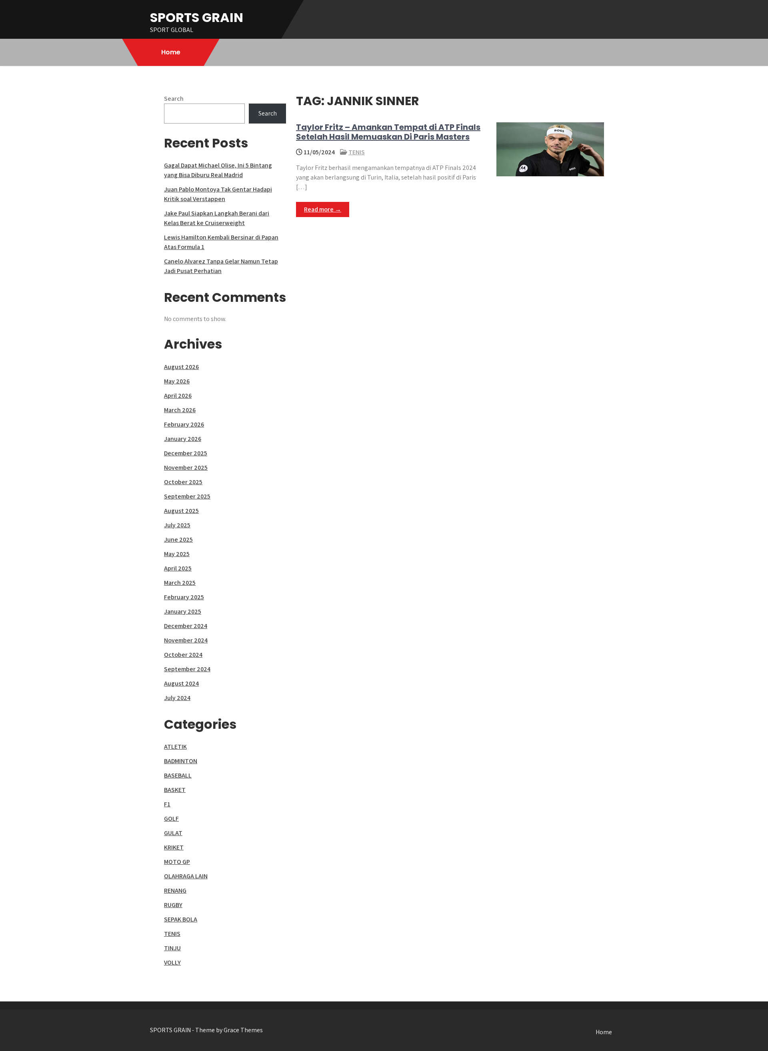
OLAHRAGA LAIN (186, 876)
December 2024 (185, 626)
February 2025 (184, 597)
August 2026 (181, 367)
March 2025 (180, 582)
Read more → (322, 209)
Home (170, 52)
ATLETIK (175, 746)
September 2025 (187, 496)
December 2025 (185, 453)
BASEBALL (178, 775)
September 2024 (187, 669)
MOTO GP (177, 862)
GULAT (173, 833)
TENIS (356, 152)
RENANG (175, 890)
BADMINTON (180, 761)
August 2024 (181, 683)
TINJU (172, 948)
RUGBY (173, 905)
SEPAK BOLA (180, 919)
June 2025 (178, 539)
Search (174, 98)
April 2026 (178, 395)
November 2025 (186, 467)
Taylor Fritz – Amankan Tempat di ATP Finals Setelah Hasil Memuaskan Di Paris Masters (388, 132)
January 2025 (182, 611)
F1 (167, 804)
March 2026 (180, 410)
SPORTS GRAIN (196, 17)
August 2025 (181, 511)
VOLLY (172, 962)
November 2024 (186, 640)
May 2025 (177, 554)
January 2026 (182, 439)
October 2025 (183, 482)
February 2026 (184, 424)
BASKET (175, 790)
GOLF (171, 818)
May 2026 (177, 381)
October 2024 (183, 654)
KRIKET (174, 847)
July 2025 (177, 525)
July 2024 (177, 698)
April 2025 (178, 568)
